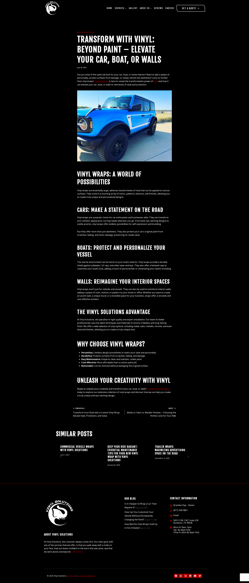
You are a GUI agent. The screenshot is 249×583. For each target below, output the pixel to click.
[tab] (119, 474)
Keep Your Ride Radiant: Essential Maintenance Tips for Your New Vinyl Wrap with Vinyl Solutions (123, 453)
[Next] (188, 456)
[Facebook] (176, 576)
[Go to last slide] (60, 456)
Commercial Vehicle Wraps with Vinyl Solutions (77, 448)
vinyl (155, 81)
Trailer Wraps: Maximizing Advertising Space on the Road (170, 450)
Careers (169, 8)
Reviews (158, 8)
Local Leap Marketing (86, 576)
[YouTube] (195, 576)
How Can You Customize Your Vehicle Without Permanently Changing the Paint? (139, 516)
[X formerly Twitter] (200, 576)
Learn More (77, 551)
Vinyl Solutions (101, 81)
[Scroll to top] (242, 572)
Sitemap (71, 576)
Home (109, 8)
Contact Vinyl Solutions (158, 388)
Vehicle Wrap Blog (85, 32)
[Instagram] (186, 576)
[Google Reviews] (181, 576)
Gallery (133, 8)
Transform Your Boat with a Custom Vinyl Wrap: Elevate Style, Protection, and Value (96, 412)
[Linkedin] (190, 576)
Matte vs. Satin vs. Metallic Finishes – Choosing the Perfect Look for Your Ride (151, 412)
